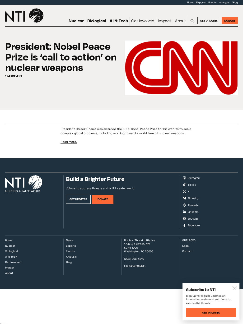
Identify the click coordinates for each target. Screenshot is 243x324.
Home (9, 240)
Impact (164, 20)
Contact (187, 251)
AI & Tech (119, 20)
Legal (185, 245)
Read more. (69, 142)
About (180, 20)
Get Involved (142, 20)
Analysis (224, 2)
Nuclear (76, 20)
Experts (201, 2)
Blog (235, 2)
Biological (96, 20)
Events (212, 2)
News (190, 2)
